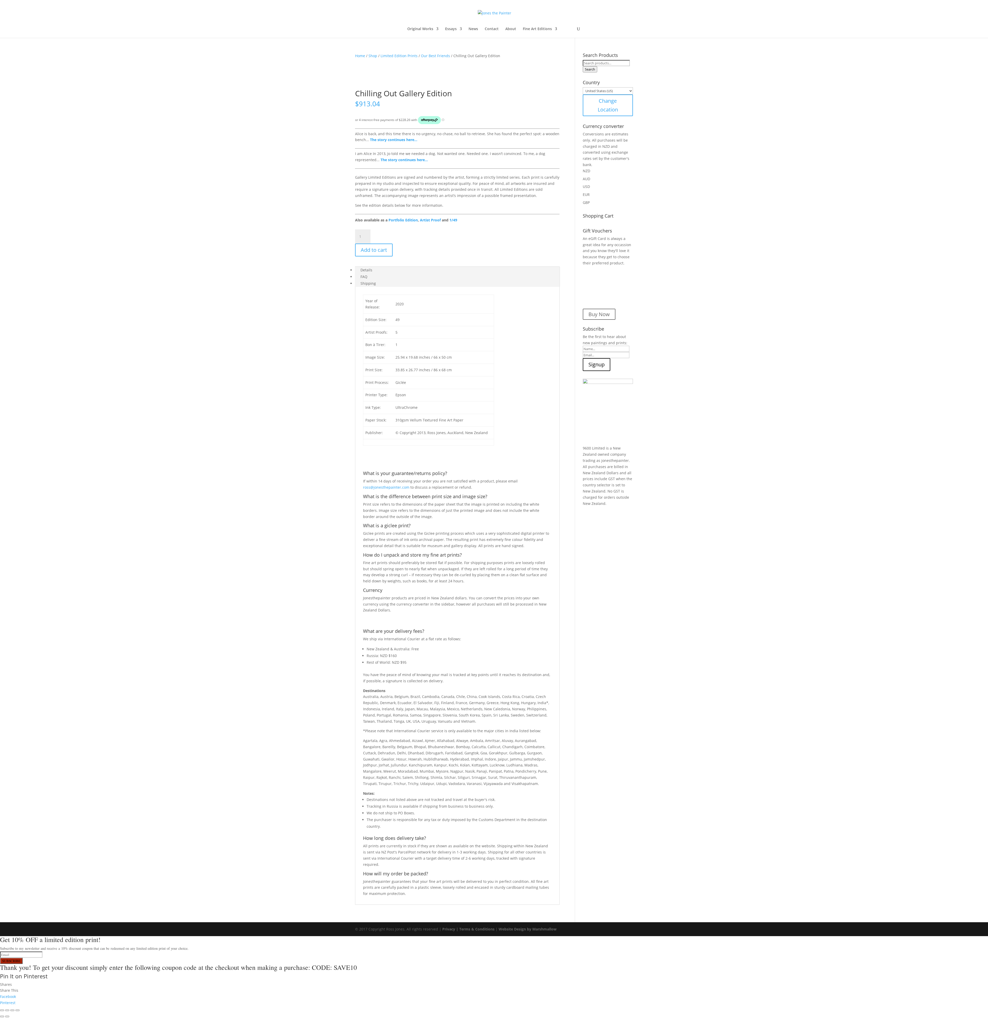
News (473, 29)
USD (586, 186)
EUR (586, 194)
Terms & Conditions (477, 929)
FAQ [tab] (363, 276)
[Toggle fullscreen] (7, 1010)
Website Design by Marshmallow (528, 929)
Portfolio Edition (403, 220)
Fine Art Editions (537, 29)
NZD (586, 170)
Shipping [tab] (368, 283)
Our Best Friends (435, 55)
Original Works (420, 29)
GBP (586, 202)
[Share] (12, 1010)
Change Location (608, 105)
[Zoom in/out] (2, 1010)
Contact (492, 29)
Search (590, 69)
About (510, 29)
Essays (451, 29)
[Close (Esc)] (17, 1010)
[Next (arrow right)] (7, 1016)
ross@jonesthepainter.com (386, 487)
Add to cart (374, 249)
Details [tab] (366, 270)
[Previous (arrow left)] (2, 1016)
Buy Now (599, 314)
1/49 (453, 220)
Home (360, 55)
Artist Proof (430, 220)
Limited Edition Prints (399, 55)
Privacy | (450, 929)
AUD (586, 178)
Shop (372, 55)
